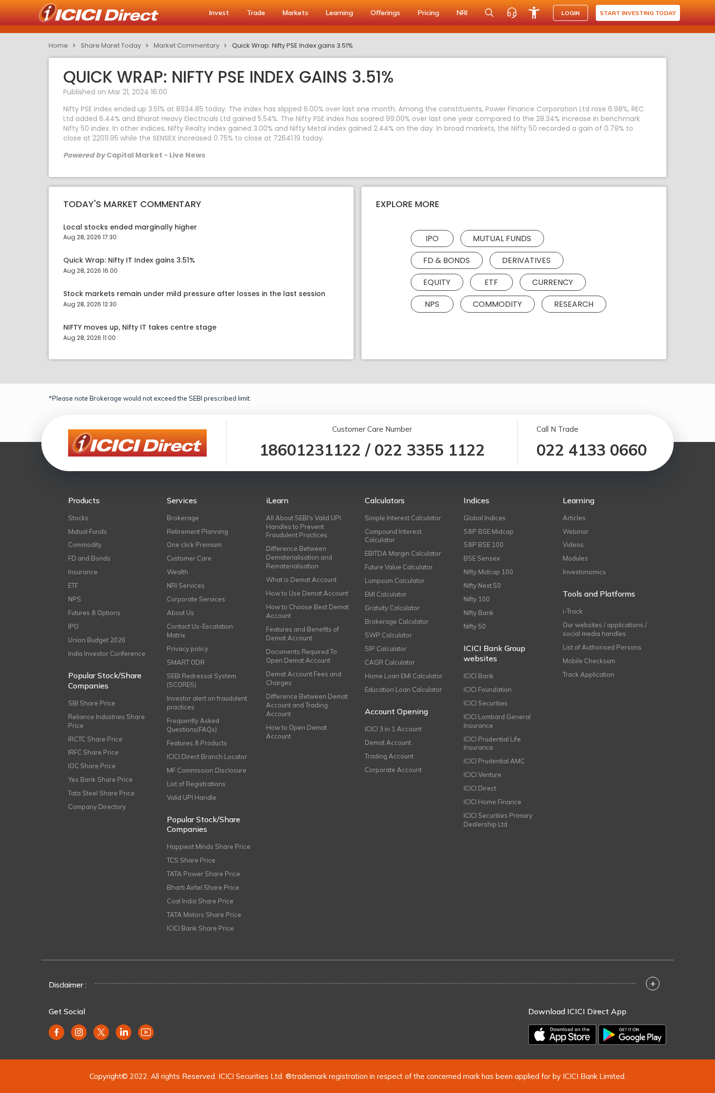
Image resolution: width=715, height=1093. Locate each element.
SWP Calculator (388, 635)
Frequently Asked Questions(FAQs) (193, 725)
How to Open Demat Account (296, 731)
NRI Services (186, 585)
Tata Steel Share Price (101, 793)
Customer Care (189, 558)
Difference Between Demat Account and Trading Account (307, 705)
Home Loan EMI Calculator (404, 676)
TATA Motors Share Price (204, 914)
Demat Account (388, 742)
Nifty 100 (477, 599)
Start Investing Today (638, 13)
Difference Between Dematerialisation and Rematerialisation (299, 557)
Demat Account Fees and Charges (303, 678)
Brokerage (183, 518)
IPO (432, 238)
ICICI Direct (480, 788)
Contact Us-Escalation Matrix (200, 630)
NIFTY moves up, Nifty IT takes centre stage (139, 327)
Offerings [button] (385, 12)
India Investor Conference (106, 653)
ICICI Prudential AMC (494, 761)
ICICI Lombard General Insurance (497, 721)
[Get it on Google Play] (632, 1034)
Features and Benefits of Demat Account (302, 633)
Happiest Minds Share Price (208, 846)
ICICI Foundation (488, 689)
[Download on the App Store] (562, 1034)
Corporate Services (196, 599)
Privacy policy (187, 648)
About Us (180, 613)
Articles (574, 518)
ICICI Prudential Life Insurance (492, 743)
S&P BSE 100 (483, 544)
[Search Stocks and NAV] (489, 12)
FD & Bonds (446, 260)
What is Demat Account (301, 579)
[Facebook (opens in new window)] (56, 1032)
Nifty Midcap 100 (488, 572)
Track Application (588, 674)
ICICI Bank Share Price (200, 928)
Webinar (576, 531)
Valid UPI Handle (191, 797)
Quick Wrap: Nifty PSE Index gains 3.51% (292, 45)
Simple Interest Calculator (403, 518)
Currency (552, 282)
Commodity (497, 304)
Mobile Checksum (589, 661)
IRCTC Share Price (95, 739)
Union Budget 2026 (96, 640)
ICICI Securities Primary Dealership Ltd (498, 819)
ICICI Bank (479, 676)
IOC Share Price (92, 766)
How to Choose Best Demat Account (307, 611)
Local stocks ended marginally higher (130, 227)
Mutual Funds (502, 238)
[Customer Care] (511, 12)
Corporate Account (393, 770)
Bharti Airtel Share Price (203, 887)
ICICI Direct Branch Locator (207, 756)
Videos (573, 544)
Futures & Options (94, 613)
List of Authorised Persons (602, 647)
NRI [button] (462, 12)
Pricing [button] (428, 12)
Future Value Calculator (399, 567)
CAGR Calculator (390, 662)
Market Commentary (186, 45)
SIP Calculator (386, 648)
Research (573, 304)
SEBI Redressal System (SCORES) (201, 680)
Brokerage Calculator (397, 621)
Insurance (83, 572)
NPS (432, 304)
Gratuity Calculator (392, 608)
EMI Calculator (386, 594)
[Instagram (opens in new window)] (79, 1032)
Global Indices (485, 518)
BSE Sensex (482, 558)
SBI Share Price (91, 703)
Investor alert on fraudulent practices (207, 702)
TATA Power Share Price (203, 874)
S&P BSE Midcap (489, 531)
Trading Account (389, 756)
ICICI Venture (482, 774)
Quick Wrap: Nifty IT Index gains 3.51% (129, 260)
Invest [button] (219, 12)
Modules (575, 558)
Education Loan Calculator (403, 689)
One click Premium (194, 544)
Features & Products (197, 743)
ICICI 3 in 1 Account (393, 729)
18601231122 (310, 449)
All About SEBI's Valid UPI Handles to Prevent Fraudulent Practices (303, 526)
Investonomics (584, 572)
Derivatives (526, 260)
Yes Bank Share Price (100, 779)
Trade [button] (256, 12)
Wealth (177, 572)
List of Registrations (196, 784)
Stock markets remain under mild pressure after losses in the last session (194, 294)
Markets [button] (295, 12)
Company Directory (97, 807)
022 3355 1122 (430, 449)
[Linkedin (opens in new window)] (123, 1032)
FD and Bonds (89, 558)
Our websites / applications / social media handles (605, 629)
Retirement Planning (197, 531)
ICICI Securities (486, 703)
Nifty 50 (475, 626)
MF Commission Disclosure (207, 770)
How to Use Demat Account (307, 593)
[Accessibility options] (534, 12)
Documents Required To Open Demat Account (301, 656)
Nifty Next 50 (482, 585)
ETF (491, 282)
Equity (436, 282)
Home (58, 45)
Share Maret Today (111, 45)
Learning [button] (339, 12)
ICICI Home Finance (492, 802)
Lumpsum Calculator (395, 580)
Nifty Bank (479, 613)
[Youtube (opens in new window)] (146, 1032)
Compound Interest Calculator (393, 536)
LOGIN (570, 13)
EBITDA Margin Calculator (403, 553)
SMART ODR (186, 662)
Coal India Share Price (200, 901)
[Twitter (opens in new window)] (101, 1032)
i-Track (573, 611)
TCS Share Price (191, 860)
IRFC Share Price (93, 752)
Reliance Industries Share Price (106, 721)
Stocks (78, 518)
